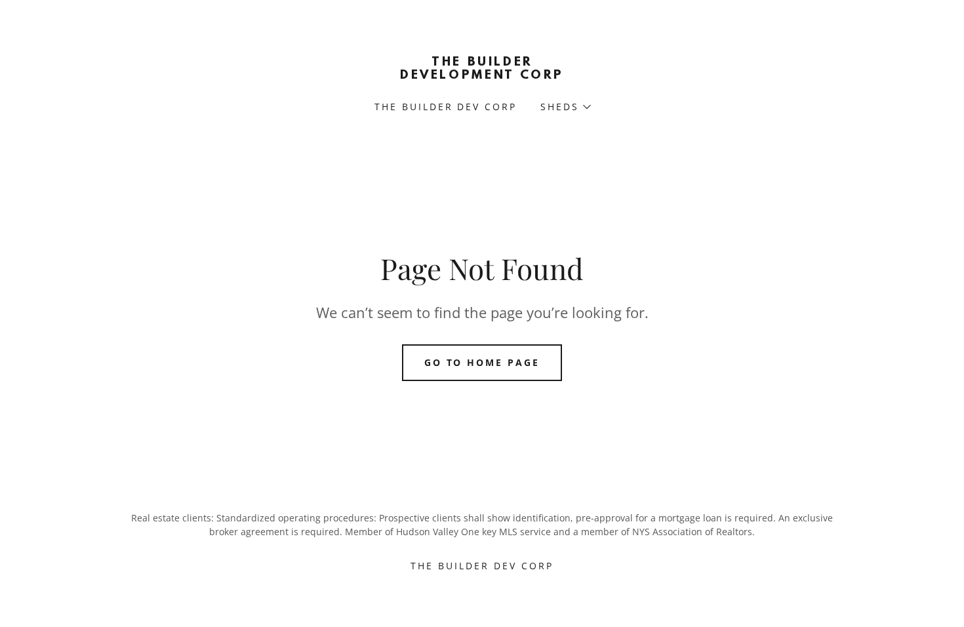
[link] (482, 75)
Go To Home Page (482, 362)
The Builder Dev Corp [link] (445, 106)
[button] (565, 107)
